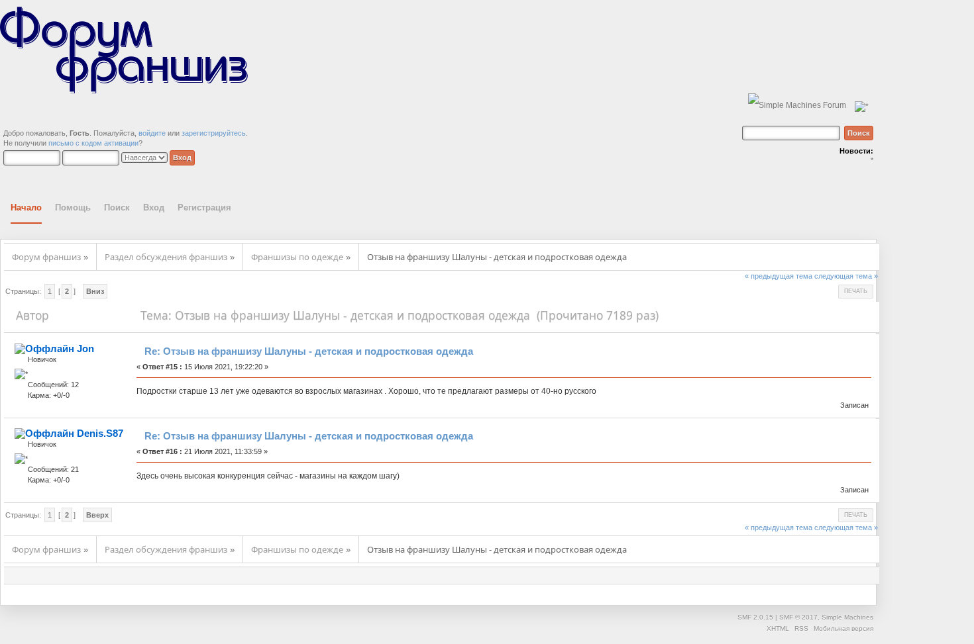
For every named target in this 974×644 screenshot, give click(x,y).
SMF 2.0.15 (755, 617)
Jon (85, 348)
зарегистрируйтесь (214, 133)
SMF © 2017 (798, 617)
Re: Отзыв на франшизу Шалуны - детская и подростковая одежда (308, 351)
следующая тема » (846, 276)
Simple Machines (847, 617)
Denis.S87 (100, 433)
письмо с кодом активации (93, 143)
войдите (152, 133)
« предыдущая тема (778, 276)
